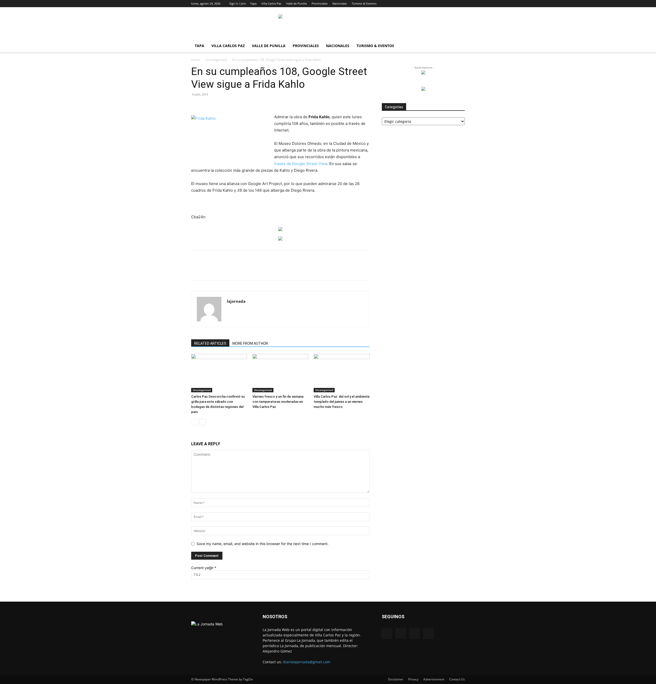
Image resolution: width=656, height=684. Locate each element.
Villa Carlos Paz (271, 3)
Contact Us (457, 679)
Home (195, 60)
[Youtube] (461, 3)
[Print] (274, 270)
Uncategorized (216, 60)
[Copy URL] (298, 270)
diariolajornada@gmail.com (306, 661)
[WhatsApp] (251, 270)
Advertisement (433, 679)
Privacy (413, 679)
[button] (428, 3)
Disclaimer (395, 679)
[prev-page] (194, 422)
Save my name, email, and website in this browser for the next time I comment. (263, 543)
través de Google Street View (300, 163)
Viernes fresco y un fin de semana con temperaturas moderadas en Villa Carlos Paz (277, 402)
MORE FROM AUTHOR (250, 343)
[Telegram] (286, 270)
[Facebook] (435, 3)
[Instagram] (444, 3)
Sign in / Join (237, 3)
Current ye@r (203, 568)
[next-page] (202, 422)
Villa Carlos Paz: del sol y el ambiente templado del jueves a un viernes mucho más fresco (342, 402)
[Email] (263, 270)
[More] (310, 270)
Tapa (253, 3)
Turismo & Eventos (364, 3)
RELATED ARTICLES (210, 343)
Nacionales (339, 3)
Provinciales (319, 3)
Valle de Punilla (296, 3)
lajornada (236, 301)
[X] (452, 3)
